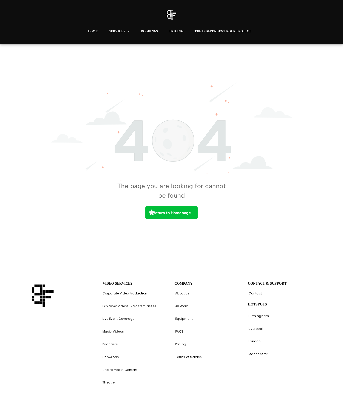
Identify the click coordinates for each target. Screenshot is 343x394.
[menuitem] (94, 31)
